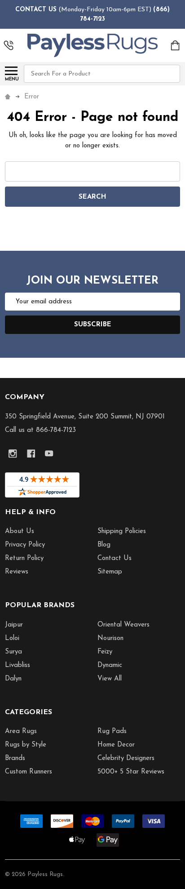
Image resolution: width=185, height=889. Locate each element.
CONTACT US (36, 9)
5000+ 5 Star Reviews (130, 772)
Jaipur (14, 625)
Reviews (16, 572)
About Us (19, 531)
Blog (103, 545)
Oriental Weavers (123, 625)
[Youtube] (49, 454)
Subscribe (92, 324)
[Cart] (176, 45)
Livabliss (17, 665)
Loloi (12, 638)
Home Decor (116, 745)
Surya (13, 652)
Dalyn (13, 679)
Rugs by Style (25, 745)
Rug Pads (112, 731)
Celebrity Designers (125, 758)
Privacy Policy (25, 545)
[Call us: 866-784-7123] (8, 45)
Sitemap (109, 572)
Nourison (110, 638)
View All (109, 679)
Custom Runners (28, 772)
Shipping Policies (121, 531)
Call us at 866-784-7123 (40, 430)
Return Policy (24, 558)
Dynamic (109, 665)
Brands (15, 758)
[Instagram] (13, 454)
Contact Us (114, 558)
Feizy (104, 652)
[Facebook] (31, 454)
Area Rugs (21, 731)
